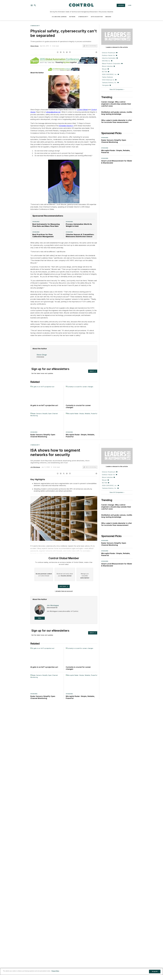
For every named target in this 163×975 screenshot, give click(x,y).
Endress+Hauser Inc (108, 55)
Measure (108, 16)
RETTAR (104, 72)
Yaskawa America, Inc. (109, 82)
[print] (96, 52)
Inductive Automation (109, 58)
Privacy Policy (55, 971)
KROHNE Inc (106, 61)
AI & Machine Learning (59, 16)
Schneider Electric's (66, 126)
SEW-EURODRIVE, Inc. (109, 74)
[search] (35, 5)
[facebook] (57, 52)
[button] (31, 5)
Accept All (154, 971)
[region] (81, 971)
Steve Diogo (34, 46)
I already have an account (64, 591)
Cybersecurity (83, 16)
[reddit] (67, 52)
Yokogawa (105, 85)
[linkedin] (61, 52)
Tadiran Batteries (107, 77)
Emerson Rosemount (108, 52)
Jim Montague (35, 467)
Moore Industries (107, 66)
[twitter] (64, 52)
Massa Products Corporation (111, 63)
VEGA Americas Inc (108, 80)
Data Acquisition (97, 16)
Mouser (104, 69)
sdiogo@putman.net (53, 112)
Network (72, 16)
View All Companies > (117, 89)
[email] (70, 52)
